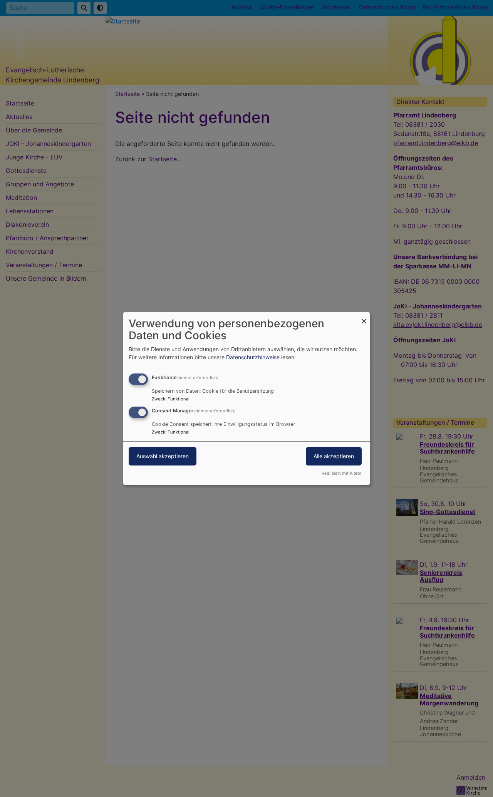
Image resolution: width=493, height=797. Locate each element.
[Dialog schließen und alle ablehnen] (364, 317)
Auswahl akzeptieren (162, 456)
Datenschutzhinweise (253, 357)
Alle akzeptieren (334, 456)
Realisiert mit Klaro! (341, 473)
